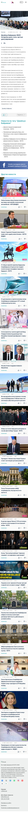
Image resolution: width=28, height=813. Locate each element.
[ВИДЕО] (14, 570)
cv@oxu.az (4, 791)
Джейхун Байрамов (7, 108)
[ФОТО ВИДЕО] (14, 187)
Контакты (3, 805)
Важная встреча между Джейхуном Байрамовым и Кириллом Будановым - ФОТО (14, 154)
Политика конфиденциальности (10, 808)
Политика (4, 207)
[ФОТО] (14, 251)
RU (21, 2)
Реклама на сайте (6, 803)
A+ (5, 43)
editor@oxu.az (5, 796)
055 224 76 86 (5, 799)
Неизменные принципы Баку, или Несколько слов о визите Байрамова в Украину (15, 134)
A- (1, 43)
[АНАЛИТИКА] (14, 540)
